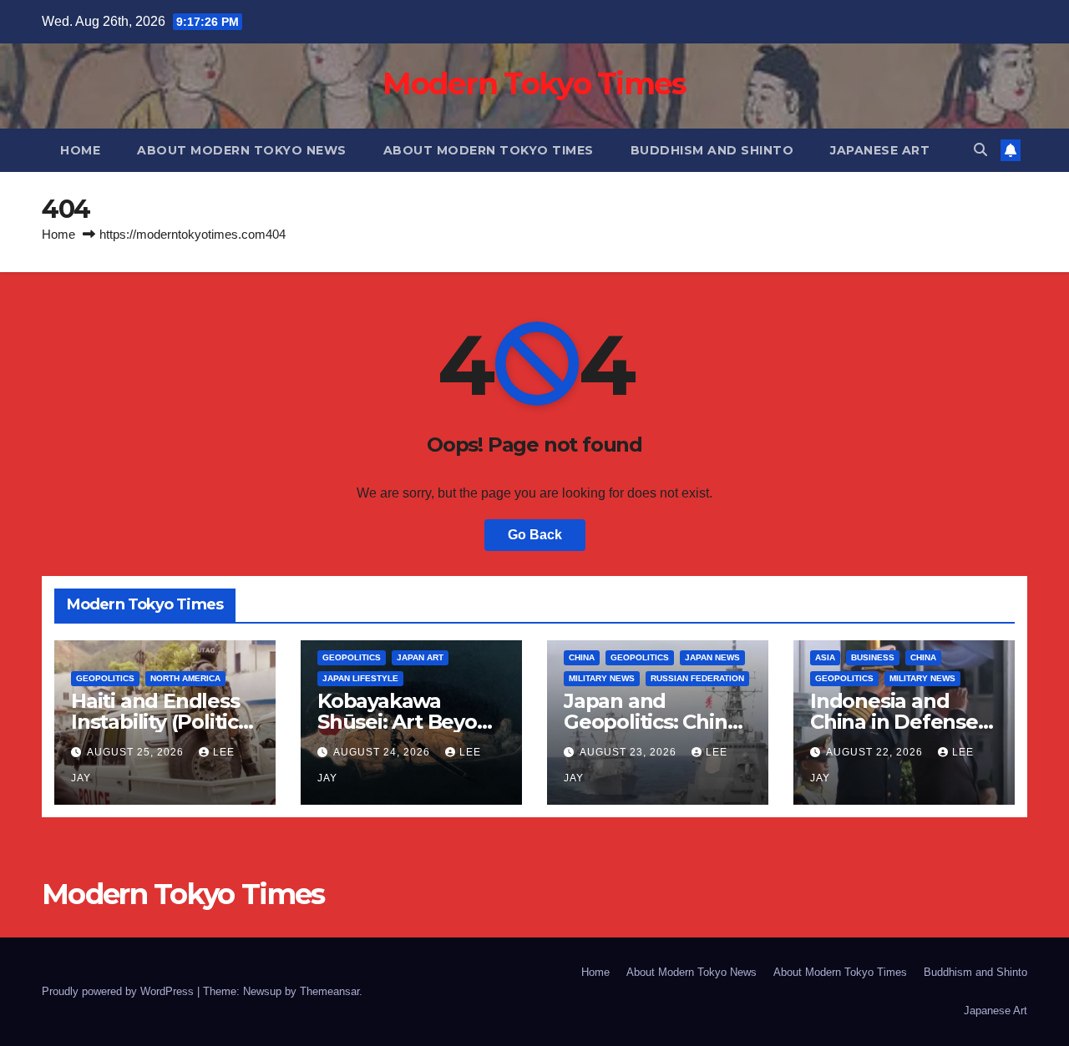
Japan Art (420, 657)
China (582, 657)
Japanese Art (880, 150)
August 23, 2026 (630, 752)
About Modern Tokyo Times (488, 150)
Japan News (712, 657)
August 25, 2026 (137, 752)
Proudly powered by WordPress (119, 991)
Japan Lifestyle (360, 678)
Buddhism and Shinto (712, 150)
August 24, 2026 (383, 752)
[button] (980, 150)
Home (80, 150)
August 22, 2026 (876, 752)
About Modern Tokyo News (242, 150)
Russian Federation (697, 678)
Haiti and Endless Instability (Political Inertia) (163, 722)
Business (872, 657)
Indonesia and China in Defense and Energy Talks (895, 722)
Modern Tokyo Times (534, 83)
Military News (602, 678)
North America (185, 678)
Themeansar (329, 991)
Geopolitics (105, 678)
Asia (825, 657)
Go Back (535, 535)
